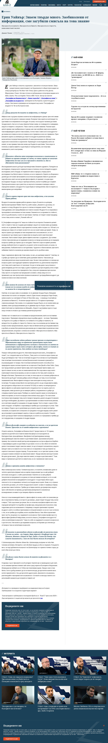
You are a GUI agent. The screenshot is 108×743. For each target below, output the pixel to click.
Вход (80, 1)
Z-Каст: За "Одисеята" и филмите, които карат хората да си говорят (88, 678)
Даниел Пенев (7, 33)
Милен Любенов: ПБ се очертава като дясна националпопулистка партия (89, 707)
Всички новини (34, 5)
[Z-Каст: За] (90, 666)
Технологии (77, 5)
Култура (70, 5)
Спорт (64, 5)
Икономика (51, 5)
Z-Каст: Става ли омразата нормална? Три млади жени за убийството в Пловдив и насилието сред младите (17, 679)
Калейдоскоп (87, 5)
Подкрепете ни (12, 625)
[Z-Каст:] (54, 666)
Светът (59, 5)
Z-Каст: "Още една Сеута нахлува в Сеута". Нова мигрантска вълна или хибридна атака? (52, 679)
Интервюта (7, 11)
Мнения (95, 5)
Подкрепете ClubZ (99, 1)
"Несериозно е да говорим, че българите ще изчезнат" (14, 707)
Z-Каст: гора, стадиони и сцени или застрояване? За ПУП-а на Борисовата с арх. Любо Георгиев (54, 708)
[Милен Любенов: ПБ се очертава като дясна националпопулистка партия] (90, 695)
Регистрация (87, 1)
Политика (44, 5)
